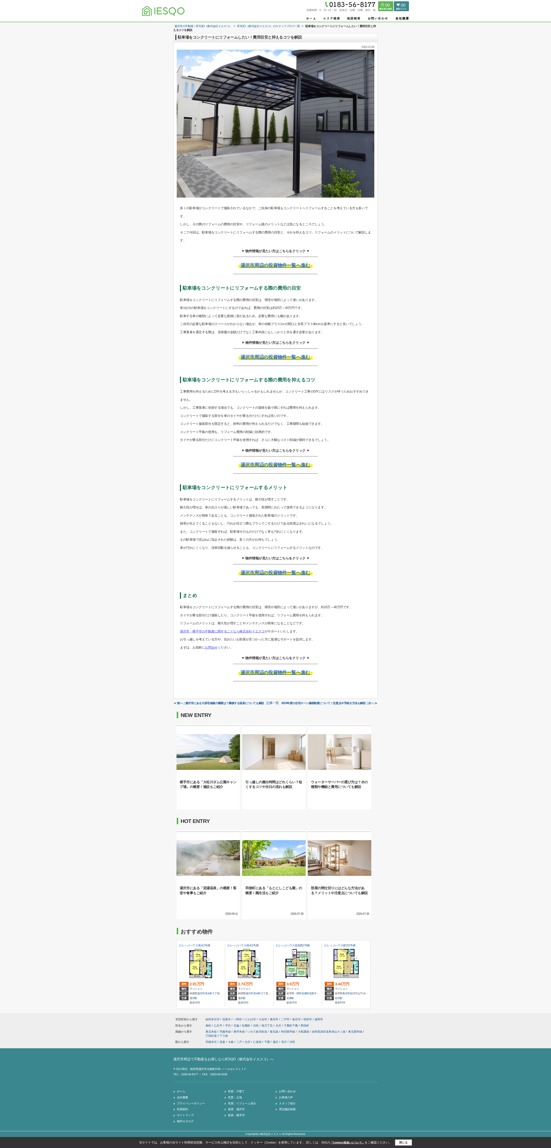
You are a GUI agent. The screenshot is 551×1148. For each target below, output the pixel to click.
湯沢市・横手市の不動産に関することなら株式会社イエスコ (222, 631)
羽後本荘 (211, 1042)
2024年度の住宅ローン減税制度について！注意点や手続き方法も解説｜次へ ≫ (329, 703)
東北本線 (212, 1031)
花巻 (222, 1042)
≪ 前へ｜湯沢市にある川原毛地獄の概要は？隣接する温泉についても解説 (219, 703)
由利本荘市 (213, 1019)
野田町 (305, 1025)
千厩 (267, 1042)
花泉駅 (290, 998)
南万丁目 (268, 1025)
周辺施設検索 (287, 1109)
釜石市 (296, 1019)
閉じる (403, 1142)
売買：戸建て (236, 1091)
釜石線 (274, 1031)
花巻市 (226, 1019)
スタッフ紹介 (287, 1103)
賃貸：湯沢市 (236, 1109)
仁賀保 (257, 1042)
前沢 (352, 993)
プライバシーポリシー (191, 1103)
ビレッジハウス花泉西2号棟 (293, 945)
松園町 (246, 1025)
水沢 (279, 1025)
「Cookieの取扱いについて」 (347, 1142)
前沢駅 (338, 998)
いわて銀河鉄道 (258, 1031)
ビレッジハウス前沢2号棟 (339, 945)
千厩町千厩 (291, 1025)
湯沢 (275, 1042)
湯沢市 (201, 993)
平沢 (228, 1025)
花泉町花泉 (308, 993)
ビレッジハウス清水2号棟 (194, 945)
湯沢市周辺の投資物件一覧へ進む (275, 265)
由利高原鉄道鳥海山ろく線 (329, 1031)
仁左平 (218, 1025)
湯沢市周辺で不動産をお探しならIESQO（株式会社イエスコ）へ (223, 1059)
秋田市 (307, 1019)
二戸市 (285, 1019)
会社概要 (182, 1097)
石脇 (237, 1025)
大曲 (231, 1042)
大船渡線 (304, 1031)
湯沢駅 (193, 998)
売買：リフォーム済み (242, 1103)
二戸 (239, 1042)
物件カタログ (185, 1121)
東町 (209, 1025)
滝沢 (284, 1042)
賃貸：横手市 (236, 1115)
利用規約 (182, 1109)
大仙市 (263, 1019)
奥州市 (346, 993)
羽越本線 (226, 1031)
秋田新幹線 (288, 1031)
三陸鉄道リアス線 (217, 1035)
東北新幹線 (355, 1031)
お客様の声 (286, 1097)
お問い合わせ (287, 1091)
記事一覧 (272, 703)
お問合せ (211, 647)
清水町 (208, 993)
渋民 (256, 1025)
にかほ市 (250, 1019)
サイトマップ (185, 1115)
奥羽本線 (240, 1031)
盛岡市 (319, 1019)
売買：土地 (235, 1097)
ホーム (181, 1091)
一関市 (298, 993)
